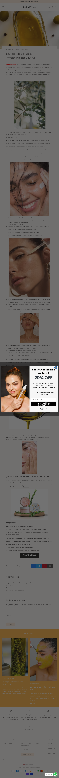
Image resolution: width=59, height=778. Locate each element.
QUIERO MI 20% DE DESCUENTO (43, 404)
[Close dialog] (55, 367)
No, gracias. (43, 409)
